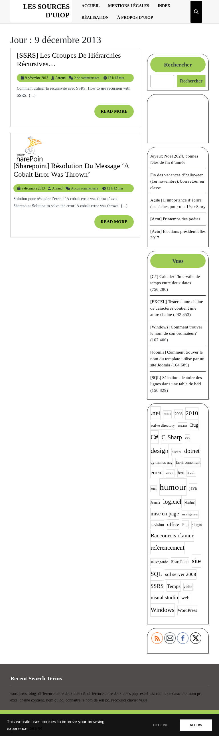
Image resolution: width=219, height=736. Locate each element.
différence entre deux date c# (61, 693)
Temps (174, 586)
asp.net (182, 425)
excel (170, 473)
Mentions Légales (128, 6)
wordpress (18, 693)
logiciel (172, 502)
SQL (156, 573)
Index (164, 6)
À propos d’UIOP (135, 17)
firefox (191, 473)
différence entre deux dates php (112, 693)
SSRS (157, 586)
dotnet (192, 451)
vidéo (188, 587)
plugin (197, 525)
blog (32, 693)
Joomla (155, 502)
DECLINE (161, 725)
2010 (192, 413)
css (187, 438)
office (173, 524)
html (154, 488)
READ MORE (117, 113)
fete (181, 473)
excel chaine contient (27, 700)
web (185, 597)
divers (176, 452)
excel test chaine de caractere (163, 693)
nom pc (195, 693)
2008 (178, 414)
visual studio (164, 597)
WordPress (187, 610)
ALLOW (196, 725)
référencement (167, 548)
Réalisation (95, 17)
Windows (163, 609)
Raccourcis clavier (172, 535)
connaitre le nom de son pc (87, 700)
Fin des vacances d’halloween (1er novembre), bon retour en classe (177, 181)
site (196, 560)
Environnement (188, 462)
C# (154, 437)
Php (185, 524)
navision (157, 524)
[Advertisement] (178, 118)
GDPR (36, 728)
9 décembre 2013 (36, 78)
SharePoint (180, 561)
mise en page (165, 514)
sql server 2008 (180, 574)
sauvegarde (159, 562)
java (193, 488)
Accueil (91, 6)
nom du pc (54, 700)
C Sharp (171, 437)
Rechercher (178, 64)
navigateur (190, 514)
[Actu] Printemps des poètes (175, 219)
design (160, 450)
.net (155, 413)
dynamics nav (162, 462)
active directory (163, 426)
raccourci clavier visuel (130, 700)
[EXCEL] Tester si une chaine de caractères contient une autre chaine (176, 308)
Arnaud (60, 78)
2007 (167, 414)
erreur (157, 472)
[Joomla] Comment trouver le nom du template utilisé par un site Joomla (177, 358)
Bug (194, 425)
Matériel (189, 502)
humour (173, 486)
